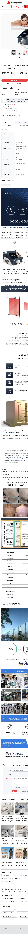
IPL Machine (18, 884)
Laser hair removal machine (7, 878)
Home (2, 11)
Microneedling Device (23, 901)
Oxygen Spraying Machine (9, 901)
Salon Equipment (21, 898)
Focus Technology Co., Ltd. (18, 928)
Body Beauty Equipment (8, 898)
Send (14, 791)
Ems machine (18, 878)
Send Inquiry (14, 80)
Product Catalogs (22, 875)
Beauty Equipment (18, 11)
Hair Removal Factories (8, 909)
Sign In (3, 115)
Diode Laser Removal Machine (10, 916)
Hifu (16, 881)
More (2, 922)
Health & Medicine (9, 11)
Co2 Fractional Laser (6, 881)
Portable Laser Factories (8, 912)
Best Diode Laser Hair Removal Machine (12, 920)
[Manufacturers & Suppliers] (14, 2)
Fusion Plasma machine (7, 884)
